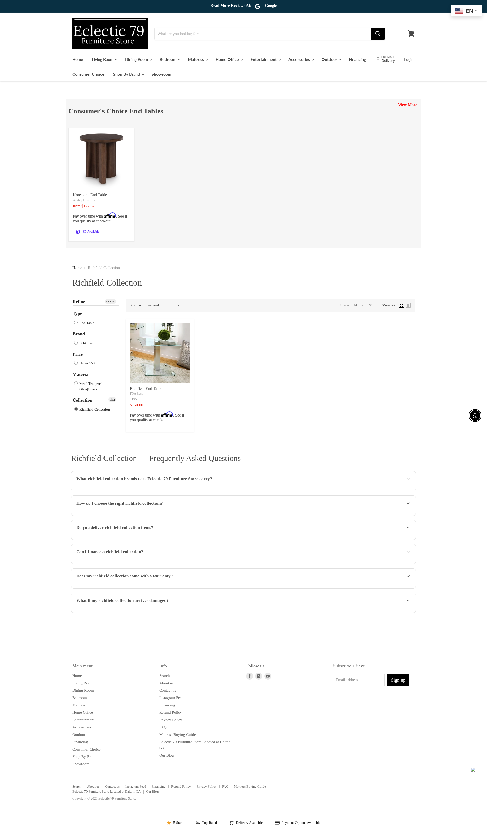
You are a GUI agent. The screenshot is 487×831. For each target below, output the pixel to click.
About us (166, 683)
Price (78, 354)
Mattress (196, 59)
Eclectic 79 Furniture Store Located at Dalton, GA (106, 791)
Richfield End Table (146, 388)
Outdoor (330, 59)
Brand (79, 333)
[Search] (378, 34)
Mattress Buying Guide (177, 735)
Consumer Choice (88, 74)
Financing (357, 59)
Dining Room (137, 59)
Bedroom (168, 59)
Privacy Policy (170, 720)
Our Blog (166, 755)
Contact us (167, 690)
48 (370, 305)
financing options (113, 563)
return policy (380, 612)
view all (110, 301)
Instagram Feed (171, 698)
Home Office (228, 59)
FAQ (163, 727)
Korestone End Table (90, 195)
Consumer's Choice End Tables (115, 111)
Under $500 (87, 363)
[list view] (408, 305)
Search (164, 676)
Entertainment (264, 59)
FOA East (85, 343)
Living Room (103, 59)
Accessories (299, 59)
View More (407, 105)
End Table (86, 323)
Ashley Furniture (84, 200)
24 (355, 305)
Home (77, 59)
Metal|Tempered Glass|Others (90, 386)
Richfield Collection (94, 409)
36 (362, 305)
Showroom (161, 74)
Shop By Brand (127, 74)
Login (408, 59)
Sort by (136, 305)
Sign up (398, 680)
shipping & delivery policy (337, 539)
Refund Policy (170, 712)
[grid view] (401, 305)
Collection (82, 400)
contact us (394, 539)
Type (77, 313)
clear (112, 399)
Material (81, 374)
